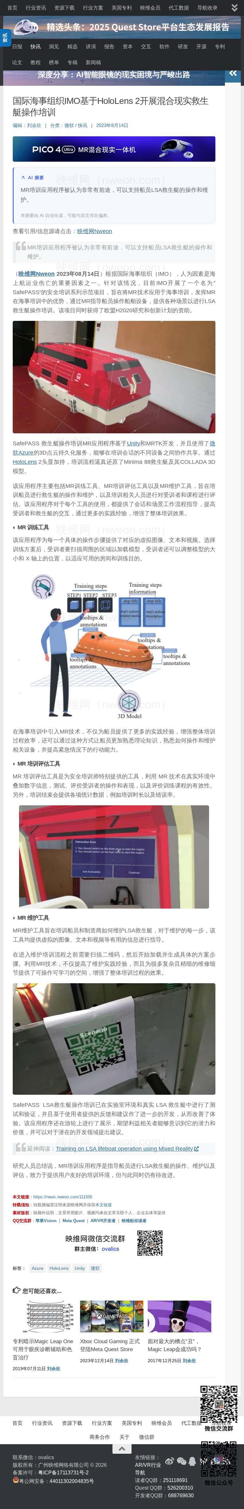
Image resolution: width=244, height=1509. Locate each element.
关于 (124, 1437)
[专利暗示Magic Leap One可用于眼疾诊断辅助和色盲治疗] (44, 1316)
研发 (183, 46)
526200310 (180, 1488)
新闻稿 (93, 62)
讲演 (91, 46)
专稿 (72, 62)
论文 (17, 62)
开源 (201, 46)
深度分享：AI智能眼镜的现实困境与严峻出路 (114, 74)
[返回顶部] (122, 1449)
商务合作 (100, 1437)
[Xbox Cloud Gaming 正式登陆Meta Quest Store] (112, 1316)
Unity (133, 443)
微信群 (146, 1437)
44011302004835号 (72, 1481)
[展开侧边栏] (233, 73)
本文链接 (103, 1204)
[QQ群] (192, 1461)
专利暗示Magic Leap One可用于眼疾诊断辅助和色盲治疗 (43, 1349)
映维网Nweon (94, 231)
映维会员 (150, 7)
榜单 (54, 62)
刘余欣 (34, 125)
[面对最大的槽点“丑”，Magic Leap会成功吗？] (179, 1316)
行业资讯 (36, 7)
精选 (72, 46)
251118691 (175, 1480)
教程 (35, 62)
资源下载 (64, 7)
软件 (164, 46)
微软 (69, 125)
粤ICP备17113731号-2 (63, 1472)
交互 (146, 46)
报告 (109, 46)
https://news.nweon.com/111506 (62, 1196)
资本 (128, 46)
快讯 (35, 46)
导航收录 (207, 7)
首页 (12, 7)
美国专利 (122, 7)
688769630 (181, 1495)
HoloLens (25, 462)
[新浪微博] (169, 1461)
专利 (220, 46)
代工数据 (179, 7)
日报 (17, 46)
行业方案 (93, 7)
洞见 (54, 46)
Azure (25, 453)
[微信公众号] (181, 1461)
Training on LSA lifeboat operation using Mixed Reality (124, 1149)
